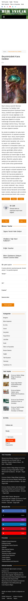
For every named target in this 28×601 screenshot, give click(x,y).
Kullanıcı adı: (9, 425)
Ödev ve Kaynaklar (15, 4)
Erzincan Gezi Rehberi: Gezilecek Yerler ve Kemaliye (17, 401)
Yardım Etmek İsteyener (8, 555)
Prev (6, 221)
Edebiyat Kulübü (6, 543)
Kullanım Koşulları (17, 596)
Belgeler (5, 317)
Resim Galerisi (7, 350)
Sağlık (11, 2)
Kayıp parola (9, 445)
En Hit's (5, 325)
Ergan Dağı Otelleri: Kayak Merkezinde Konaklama (16, 384)
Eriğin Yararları (8, 248)
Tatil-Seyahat (5, 2)
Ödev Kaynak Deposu (8, 549)
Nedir (22, 4)
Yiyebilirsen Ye (7, 365)
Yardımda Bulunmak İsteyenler (10, 561)
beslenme (6, 199)
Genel (5, 328)
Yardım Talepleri (6, 559)
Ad (3, 283)
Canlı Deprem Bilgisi (7, 585)
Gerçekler (6, 332)
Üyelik (3, 598)
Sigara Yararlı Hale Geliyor (12, 231)
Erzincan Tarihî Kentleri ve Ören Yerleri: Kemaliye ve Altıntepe (17, 409)
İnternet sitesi (5, 297)
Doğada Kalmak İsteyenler (9, 541)
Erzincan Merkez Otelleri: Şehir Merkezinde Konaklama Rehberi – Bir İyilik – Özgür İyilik (14, 481)
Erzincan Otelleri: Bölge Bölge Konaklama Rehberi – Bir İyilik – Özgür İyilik (14, 491)
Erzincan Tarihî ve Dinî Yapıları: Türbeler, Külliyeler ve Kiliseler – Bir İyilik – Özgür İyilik (14, 500)
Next (21, 221)
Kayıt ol (8, 443)
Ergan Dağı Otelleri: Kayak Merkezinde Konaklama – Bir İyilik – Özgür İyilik (13, 471)
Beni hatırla (10, 437)
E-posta (4, 290)
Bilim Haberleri (5, 4)
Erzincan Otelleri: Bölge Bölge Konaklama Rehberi (17, 377)
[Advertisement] (14, 34)
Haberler (4, 547)
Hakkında (9, 598)
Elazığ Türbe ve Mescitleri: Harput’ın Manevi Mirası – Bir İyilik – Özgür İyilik (13, 462)
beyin (14, 199)
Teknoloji (16, 2)
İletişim (15, 598)
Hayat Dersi (6, 336)
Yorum (4, 273)
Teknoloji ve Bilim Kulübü (9, 553)
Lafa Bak (5, 339)
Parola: (8, 431)
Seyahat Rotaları (6, 551)
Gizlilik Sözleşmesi (6, 596)
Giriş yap (10, 440)
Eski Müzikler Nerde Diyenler (10, 545)
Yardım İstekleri (6, 557)
